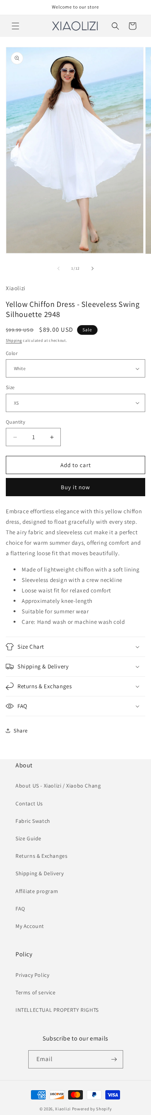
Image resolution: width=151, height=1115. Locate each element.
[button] (15, 26)
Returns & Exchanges (41, 855)
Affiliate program (36, 891)
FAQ (20, 908)
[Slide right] (92, 268)
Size (10, 387)
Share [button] (21, 730)
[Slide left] (58, 268)
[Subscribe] (114, 1059)
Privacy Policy (32, 974)
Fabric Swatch (32, 820)
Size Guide (28, 838)
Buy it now (75, 487)
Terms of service (35, 992)
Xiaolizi (63, 1109)
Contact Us (29, 803)
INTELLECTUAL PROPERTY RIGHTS (57, 1009)
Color (11, 353)
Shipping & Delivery (39, 873)
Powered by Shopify (92, 1109)
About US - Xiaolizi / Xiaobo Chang (58, 785)
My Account (29, 926)
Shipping (14, 340)
